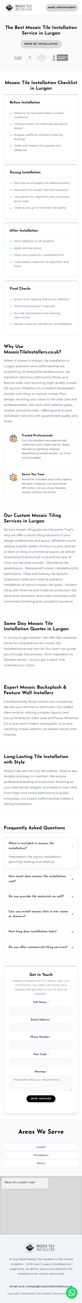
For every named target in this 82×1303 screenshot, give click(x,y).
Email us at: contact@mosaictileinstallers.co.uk (41, 1286)
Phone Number (41, 1037)
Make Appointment (62, 8)
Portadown (41, 1155)
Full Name (41, 1002)
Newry (41, 1163)
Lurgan (41, 1147)
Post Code (41, 1054)
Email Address (41, 1019)
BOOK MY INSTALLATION (41, 44)
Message (41, 1071)
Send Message (41, 1099)
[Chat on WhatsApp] (71, 1292)
